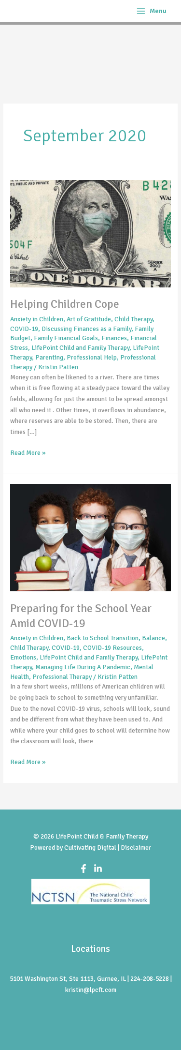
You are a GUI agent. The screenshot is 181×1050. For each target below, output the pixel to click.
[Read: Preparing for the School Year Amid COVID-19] (90, 537)
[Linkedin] (98, 868)
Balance (153, 638)
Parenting (49, 357)
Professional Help (92, 357)
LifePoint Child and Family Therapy (80, 348)
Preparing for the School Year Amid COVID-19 (81, 615)
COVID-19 (24, 329)
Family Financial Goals (66, 338)
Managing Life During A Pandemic (82, 667)
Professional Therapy (62, 677)
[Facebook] (83, 868)
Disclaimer (136, 847)
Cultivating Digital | (92, 847)
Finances (114, 338)
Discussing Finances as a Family (86, 329)
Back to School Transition (103, 638)
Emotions (23, 657)
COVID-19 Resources (112, 648)
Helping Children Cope (64, 304)
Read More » (28, 452)
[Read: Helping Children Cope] (90, 233)
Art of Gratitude (89, 319)
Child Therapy (133, 319)
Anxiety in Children (36, 319)
